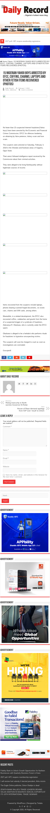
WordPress (21, 803)
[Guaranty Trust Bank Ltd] (25, 752)
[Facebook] (22, 806)
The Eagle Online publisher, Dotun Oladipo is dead (20, 785)
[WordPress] (27, 806)
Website (6, 467)
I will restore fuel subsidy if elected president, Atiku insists (23, 781)
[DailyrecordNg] (25, 10)
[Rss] (20, 806)
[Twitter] (24, 806)
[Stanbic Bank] (25, 51)
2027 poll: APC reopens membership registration (22, 41)
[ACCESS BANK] (25, 369)
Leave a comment (27, 90)
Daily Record (9, 88)
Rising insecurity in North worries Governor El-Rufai (16, 403)
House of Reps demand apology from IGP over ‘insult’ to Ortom (30, 409)
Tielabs (40, 803)
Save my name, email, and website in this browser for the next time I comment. (25, 476)
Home (4, 61)
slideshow (13, 90)
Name (6, 450)
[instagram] (30, 806)
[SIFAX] (25, 27)
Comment (7, 427)
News (10, 61)
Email (6, 458)
